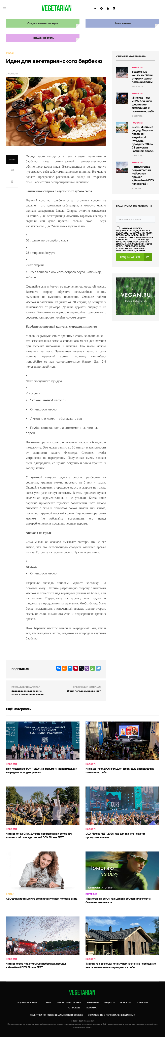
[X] (81, 668)
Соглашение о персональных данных (111, 1015)
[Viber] (87, 668)
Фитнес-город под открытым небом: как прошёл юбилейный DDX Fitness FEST (143, 175)
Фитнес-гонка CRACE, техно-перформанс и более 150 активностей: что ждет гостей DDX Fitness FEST (39, 835)
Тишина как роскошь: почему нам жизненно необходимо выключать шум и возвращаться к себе (121, 965)
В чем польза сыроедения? (84, 691)
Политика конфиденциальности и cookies (56, 1015)
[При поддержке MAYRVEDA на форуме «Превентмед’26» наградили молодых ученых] (42, 741)
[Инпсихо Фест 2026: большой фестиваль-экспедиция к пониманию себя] (122, 98)
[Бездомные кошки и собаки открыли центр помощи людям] (122, 72)
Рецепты (109, 1002)
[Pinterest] (75, 668)
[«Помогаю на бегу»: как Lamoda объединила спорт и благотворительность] (122, 870)
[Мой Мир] (70, 668)
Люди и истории (27, 1002)
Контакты (142, 1002)
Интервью (91, 894)
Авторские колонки (69, 1002)
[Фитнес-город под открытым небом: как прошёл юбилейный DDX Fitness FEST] (122, 167)
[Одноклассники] (64, 668)
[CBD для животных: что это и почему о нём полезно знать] (42, 870)
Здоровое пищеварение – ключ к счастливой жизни (27, 692)
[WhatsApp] (92, 668)
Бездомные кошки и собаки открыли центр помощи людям (142, 77)
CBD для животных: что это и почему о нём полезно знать (41, 899)
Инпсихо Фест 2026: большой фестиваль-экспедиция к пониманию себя (143, 104)
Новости (137, 68)
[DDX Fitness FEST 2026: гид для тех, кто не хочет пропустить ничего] (122, 806)
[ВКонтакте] (58, 668)
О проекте (74, 1007)
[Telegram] (98, 668)
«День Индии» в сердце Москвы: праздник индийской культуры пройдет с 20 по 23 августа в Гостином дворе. (143, 139)
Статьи (9, 53)
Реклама (91, 1007)
